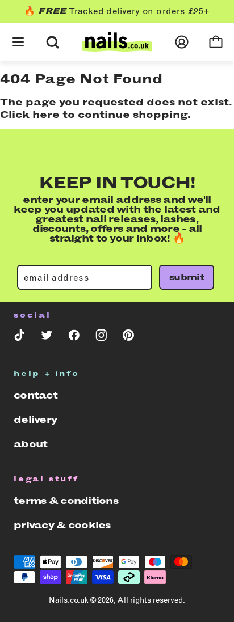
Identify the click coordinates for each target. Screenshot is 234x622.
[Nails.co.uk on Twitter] (46, 337)
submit (186, 277)
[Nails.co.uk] (117, 42)
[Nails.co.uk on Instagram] (101, 337)
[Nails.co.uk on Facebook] (74, 337)
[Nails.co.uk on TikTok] (19, 337)
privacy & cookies (62, 525)
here (46, 114)
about (30, 444)
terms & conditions (66, 500)
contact (35, 395)
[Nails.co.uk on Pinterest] (128, 337)
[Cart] (216, 42)
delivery (35, 419)
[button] (18, 28)
